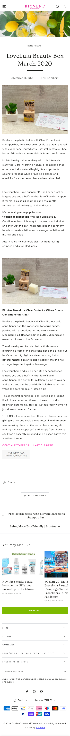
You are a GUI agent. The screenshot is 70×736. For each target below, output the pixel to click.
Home (30, 46)
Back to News (37, 495)
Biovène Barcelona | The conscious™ (29, 723)
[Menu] (4, 6)
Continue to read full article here (27, 445)
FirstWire (40, 727)
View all (34, 610)
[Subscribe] (66, 671)
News (38, 46)
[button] (57, 6)
